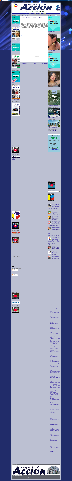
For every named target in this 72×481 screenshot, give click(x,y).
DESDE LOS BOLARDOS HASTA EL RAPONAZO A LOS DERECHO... (54, 333)
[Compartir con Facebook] (38, 56)
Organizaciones (39, 13)
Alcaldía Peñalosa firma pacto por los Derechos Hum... (54, 317)
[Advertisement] (16, 131)
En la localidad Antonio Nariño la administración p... (53, 335)
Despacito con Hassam (52, 412)
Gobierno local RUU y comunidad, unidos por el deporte (56, 246)
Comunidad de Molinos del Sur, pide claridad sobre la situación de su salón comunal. (56, 227)
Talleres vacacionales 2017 (53, 307)
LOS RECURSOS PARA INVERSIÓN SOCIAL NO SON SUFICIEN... (54, 314)
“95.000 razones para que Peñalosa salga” (55, 443)
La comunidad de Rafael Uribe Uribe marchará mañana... (54, 408)
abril (50, 452)
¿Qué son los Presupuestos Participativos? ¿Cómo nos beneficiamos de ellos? (55, 212)
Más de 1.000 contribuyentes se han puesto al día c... (54, 357)
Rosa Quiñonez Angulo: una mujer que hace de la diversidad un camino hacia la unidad (56, 252)
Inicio (26, 13)
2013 (49, 460)
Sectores (30, 13)
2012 (49, 461)
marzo (50, 453)
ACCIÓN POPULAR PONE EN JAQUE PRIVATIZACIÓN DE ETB (54, 409)
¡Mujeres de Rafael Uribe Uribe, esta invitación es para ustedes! (55, 216)
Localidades (44, 13)
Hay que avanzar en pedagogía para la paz (55, 308)
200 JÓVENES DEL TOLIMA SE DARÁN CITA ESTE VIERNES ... (55, 338)
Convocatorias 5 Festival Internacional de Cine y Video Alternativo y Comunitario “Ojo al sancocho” (54, 233)
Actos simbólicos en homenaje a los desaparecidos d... (54, 350)
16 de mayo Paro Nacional (53, 392)
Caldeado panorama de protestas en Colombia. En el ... (54, 394)
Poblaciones (34, 13)
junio (50, 303)
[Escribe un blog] (36, 56)
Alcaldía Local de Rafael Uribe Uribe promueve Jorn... (54, 451)
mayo (50, 304)
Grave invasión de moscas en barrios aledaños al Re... (54, 421)
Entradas (14, 269)
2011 (49, 462)
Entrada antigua (45, 63)
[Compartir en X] (37, 56)
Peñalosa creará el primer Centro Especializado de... (54, 398)
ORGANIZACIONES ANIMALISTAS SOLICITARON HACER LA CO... (54, 348)
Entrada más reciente (24, 63)
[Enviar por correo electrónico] (35, 56)
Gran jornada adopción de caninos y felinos (55, 371)
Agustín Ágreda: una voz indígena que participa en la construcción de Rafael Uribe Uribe (56, 256)
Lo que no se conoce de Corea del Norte (54, 429)
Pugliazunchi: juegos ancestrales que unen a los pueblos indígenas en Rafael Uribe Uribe (56, 222)
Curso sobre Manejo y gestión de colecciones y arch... (54, 376)
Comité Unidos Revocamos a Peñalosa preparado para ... (54, 389)
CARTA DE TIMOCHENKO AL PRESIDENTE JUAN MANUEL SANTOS (55, 343)
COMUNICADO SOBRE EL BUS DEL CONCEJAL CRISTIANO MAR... (54, 342)
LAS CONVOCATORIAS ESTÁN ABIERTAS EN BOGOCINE (54, 384)
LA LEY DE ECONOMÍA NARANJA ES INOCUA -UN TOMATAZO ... (54, 353)
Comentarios (14, 275)
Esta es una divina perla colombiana (54, 393)
